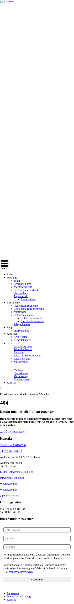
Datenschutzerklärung (19, 596)
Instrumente (13, 302)
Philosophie (20, 293)
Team (17, 280)
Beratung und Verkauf (26, 290)
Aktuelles (12, 333)
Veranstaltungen (22, 339)
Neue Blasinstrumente (26, 305)
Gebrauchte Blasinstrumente (29, 308)
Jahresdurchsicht (23, 349)
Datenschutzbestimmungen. (18, 571)
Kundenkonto (21, 379)
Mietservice (20, 311)
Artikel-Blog (21, 336)
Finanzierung (21, 373)
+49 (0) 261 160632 (11, 451)
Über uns (12, 277)
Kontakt (11, 382)
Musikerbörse (21, 361)
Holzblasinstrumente (32, 318)
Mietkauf (19, 370)
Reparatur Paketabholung (27, 355)
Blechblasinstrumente (32, 321)
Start (9, 274)
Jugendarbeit (21, 296)
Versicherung (21, 376)
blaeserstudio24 (22, 330)
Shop (10, 327)
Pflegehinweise (22, 324)
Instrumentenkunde (24, 315)
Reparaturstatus (22, 358)
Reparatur (19, 352)
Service (11, 343)
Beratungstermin (23, 346)
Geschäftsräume (22, 283)
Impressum (13, 593)
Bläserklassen (28, 299)
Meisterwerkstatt (23, 286)
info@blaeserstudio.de (12, 477)
